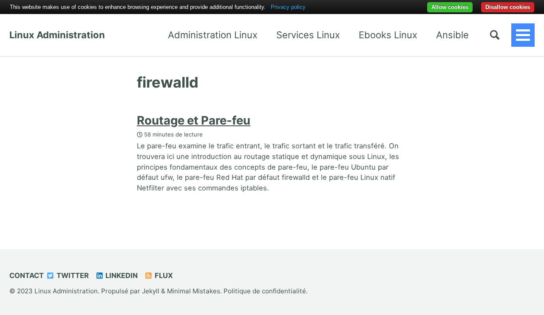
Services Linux (308, 34)
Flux (163, 275)
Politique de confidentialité (265, 291)
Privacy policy (288, 7)
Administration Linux (213, 34)
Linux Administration (57, 34)
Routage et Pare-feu (193, 120)
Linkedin (121, 275)
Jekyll (150, 291)
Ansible (452, 34)
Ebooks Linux (388, 34)
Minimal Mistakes (193, 291)
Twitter (72, 275)
